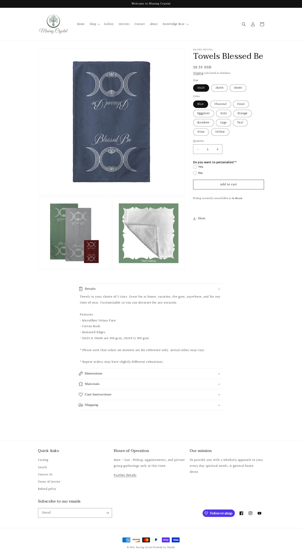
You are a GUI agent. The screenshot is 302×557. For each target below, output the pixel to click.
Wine (201, 132)
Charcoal (220, 104)
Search (42, 467)
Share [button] (201, 218)
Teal (240, 122)
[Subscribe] (107, 513)
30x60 (238, 88)
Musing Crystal (144, 547)
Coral (241, 104)
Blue (200, 104)
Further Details (125, 475)
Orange (242, 113)
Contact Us (45, 474)
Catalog (43, 460)
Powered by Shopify (164, 547)
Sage (223, 122)
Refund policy (47, 489)
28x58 (220, 88)
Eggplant (203, 113)
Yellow (220, 132)
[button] (94, 24)
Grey (223, 113)
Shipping (198, 73)
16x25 (201, 88)
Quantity (198, 141)
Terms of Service (49, 482)
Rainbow (203, 122)
